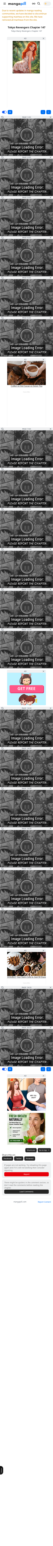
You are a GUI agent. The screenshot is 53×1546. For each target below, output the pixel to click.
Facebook (8, 1158)
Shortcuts (31, 1150)
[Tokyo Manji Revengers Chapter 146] (43, 112)
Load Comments (26, 1191)
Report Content (44, 1202)
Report (26, 1174)
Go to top (43, 1150)
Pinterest (30, 1158)
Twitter (19, 1158)
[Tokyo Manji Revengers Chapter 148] (48, 112)
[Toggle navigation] (4, 3)
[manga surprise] (33, 3)
